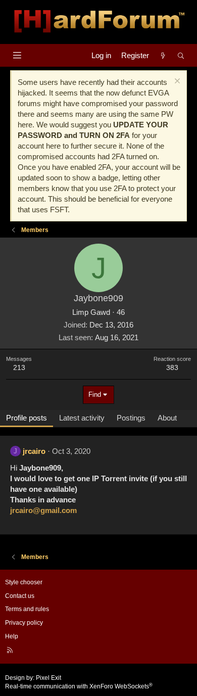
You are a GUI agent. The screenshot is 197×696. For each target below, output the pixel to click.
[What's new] (163, 55)
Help (11, 636)
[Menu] (17, 55)
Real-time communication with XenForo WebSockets (79, 686)
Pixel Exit (48, 677)
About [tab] (167, 417)
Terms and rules (27, 609)
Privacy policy (24, 622)
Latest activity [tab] (82, 417)
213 (19, 367)
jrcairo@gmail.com (43, 510)
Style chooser (23, 582)
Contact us (19, 595)
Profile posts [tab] (26, 417)
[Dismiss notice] (176, 82)
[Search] (181, 55)
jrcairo (34, 451)
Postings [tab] (131, 417)
